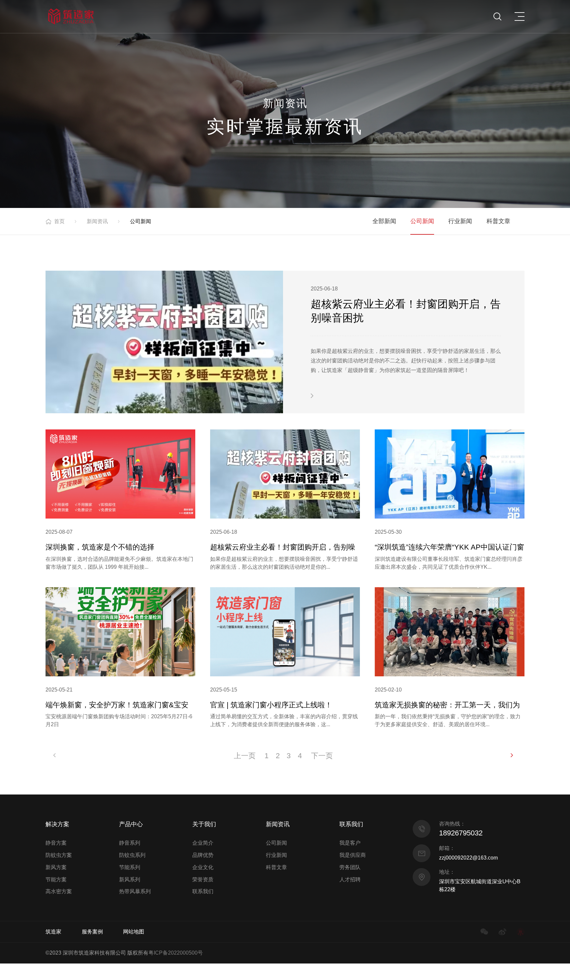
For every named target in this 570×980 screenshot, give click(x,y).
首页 (59, 221)
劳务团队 (350, 867)
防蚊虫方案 (59, 855)
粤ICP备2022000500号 (175, 953)
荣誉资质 (202, 879)
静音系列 (129, 843)
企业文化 (202, 867)
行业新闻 (460, 221)
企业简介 (202, 843)
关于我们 (204, 824)
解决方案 (57, 824)
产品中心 (131, 824)
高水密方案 (59, 891)
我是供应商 (352, 855)
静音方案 (56, 843)
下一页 (322, 756)
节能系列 (129, 867)
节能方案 (56, 879)
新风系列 (129, 879)
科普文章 (498, 221)
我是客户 (350, 843)
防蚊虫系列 (132, 855)
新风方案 (56, 867)
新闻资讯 (97, 221)
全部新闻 (384, 221)
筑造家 (53, 931)
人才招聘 (350, 879)
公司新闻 (422, 221)
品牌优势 (202, 855)
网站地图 (133, 931)
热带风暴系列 (135, 891)
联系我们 (202, 891)
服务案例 (92, 931)
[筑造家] (71, 16)
